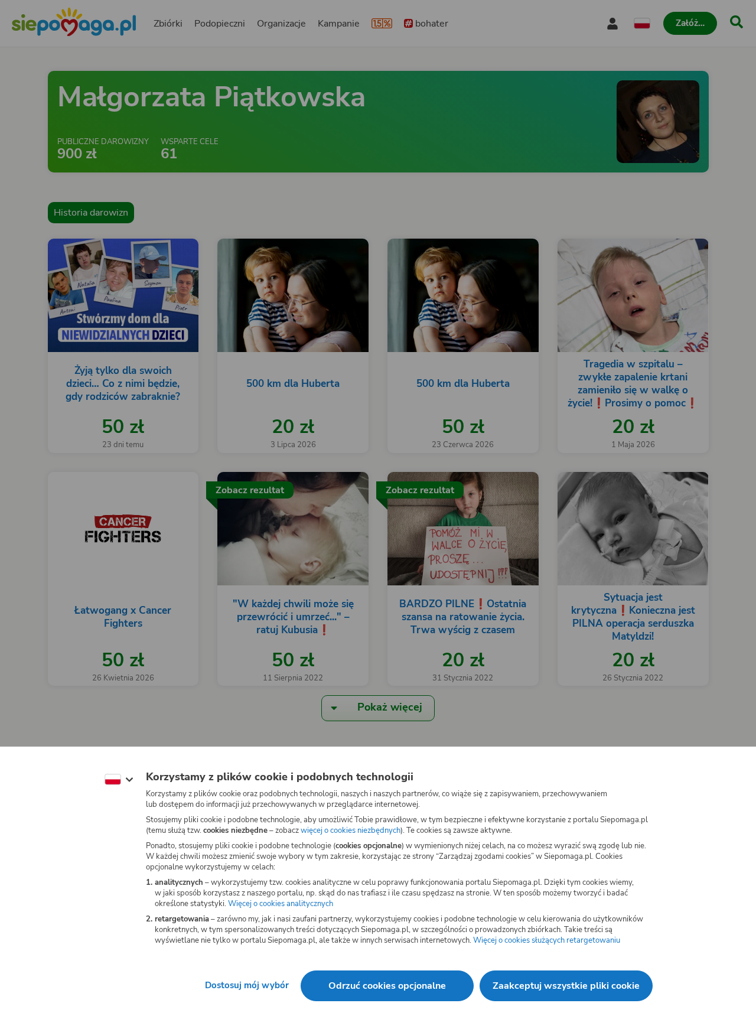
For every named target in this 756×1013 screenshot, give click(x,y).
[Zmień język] (119, 779)
